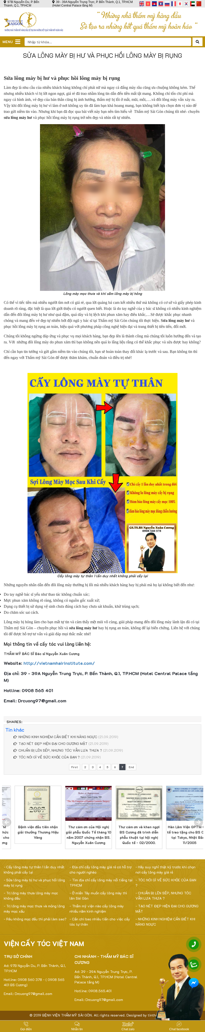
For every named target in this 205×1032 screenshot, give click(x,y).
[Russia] (167, 3)
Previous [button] (7, 822)
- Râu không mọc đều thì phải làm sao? (35, 919)
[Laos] (160, 3)
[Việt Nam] (148, 3)
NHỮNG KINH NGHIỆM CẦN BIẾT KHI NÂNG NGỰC (57, 736)
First (74, 767)
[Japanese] (180, 3)
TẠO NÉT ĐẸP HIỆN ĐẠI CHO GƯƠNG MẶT (53, 743)
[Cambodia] (154, 3)
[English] (141, 3)
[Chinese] (198, 3)
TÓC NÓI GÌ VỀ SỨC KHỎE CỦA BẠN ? (49, 757)
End (131, 767)
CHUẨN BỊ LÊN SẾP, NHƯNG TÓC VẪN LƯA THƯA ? (60, 750)
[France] (173, 3)
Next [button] (198, 822)
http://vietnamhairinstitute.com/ (59, 663)
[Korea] (186, 3)
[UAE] (192, 3)
